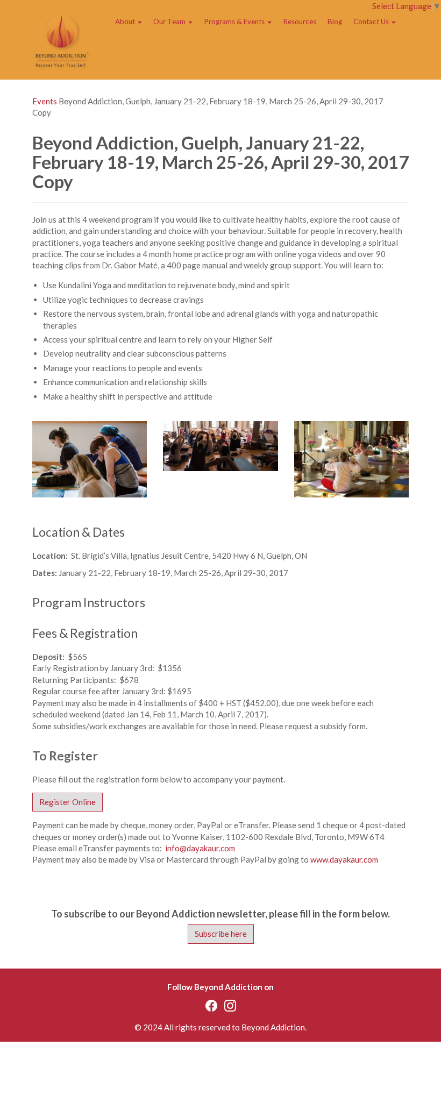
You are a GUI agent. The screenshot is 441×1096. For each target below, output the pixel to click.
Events (44, 101)
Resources (299, 21)
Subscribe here (221, 933)
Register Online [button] (67, 802)
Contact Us (371, 21)
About (126, 21)
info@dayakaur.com (200, 848)
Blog (335, 21)
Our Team (170, 21)
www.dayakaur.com (344, 859)
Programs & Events (235, 21)
